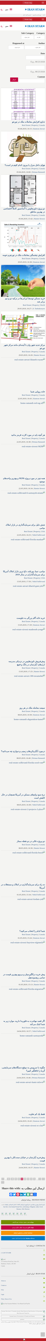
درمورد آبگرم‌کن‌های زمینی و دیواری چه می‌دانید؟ (23, 751)
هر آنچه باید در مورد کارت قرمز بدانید (28, 435)
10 (12, 1179)
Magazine (32, 1207)
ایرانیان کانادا (20, 1204)
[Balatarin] (28, 1194)
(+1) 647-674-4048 (6, 1253)
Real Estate (26, 125)
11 (8, 1179)
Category (40, 33)
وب (31, 1204)
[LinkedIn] (21, 1194)
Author (41, 43)
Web (23, 1209)
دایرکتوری (27, 1204)
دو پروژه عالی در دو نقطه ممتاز (31, 841)
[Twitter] (14, 1194)
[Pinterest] (18, 1194)
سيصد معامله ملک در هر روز (32, 708)
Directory (27, 1209)
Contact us (3, 1285)
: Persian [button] (28, 3)
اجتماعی (11, 1204)
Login (2, 1294)
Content (41, 77)
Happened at (18, 43)
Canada (42, 125)
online (37, 1207)
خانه (44, 15)
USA (43, 531)
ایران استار (42, 1204)
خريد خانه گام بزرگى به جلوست (31, 618)
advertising (26, 1207)
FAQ (2, 1290)
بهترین (37, 1204)
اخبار (14, 1204)
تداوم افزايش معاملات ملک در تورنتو (28, 122)
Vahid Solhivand (38, 535)
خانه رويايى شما (37, 391)
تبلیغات (6, 1204)
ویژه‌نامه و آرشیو (37, 15)
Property (35, 125)
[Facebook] (11, 1194)
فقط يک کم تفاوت (37, 1114)
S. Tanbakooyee (39, 309)
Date (43, 53)
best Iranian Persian (14, 1207)
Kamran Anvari (39, 129)
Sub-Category (27, 33)
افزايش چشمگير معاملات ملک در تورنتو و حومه (24, 255)
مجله (33, 1204)
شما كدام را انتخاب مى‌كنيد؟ (32, 931)
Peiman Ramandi (38, 172)
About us (3, 1281)
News (20, 1207)
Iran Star (5, 1207)
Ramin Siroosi (39, 219)
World (42, 305)
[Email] (31, 1194)
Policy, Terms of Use (6, 1299)
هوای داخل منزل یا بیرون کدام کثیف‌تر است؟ (25, 165)
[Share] (35, 1194)
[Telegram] (24, 1194)
